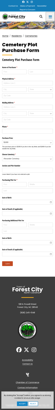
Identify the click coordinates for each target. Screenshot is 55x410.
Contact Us (13, 6)
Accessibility (27, 360)
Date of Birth (6, 197)
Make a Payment (27, 6)
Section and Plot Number (11, 165)
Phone (8, 126)
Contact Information (27, 387)
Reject (33, 404)
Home (5, 35)
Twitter (27, 2)
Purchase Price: (7, 138)
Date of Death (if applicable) (12, 209)
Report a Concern (27, 9)
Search (41, 16)
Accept (22, 404)
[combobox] (40, 89)
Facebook (23, 2)
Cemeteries (31, 35)
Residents (17, 35)
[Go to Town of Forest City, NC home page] (14, 17)
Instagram (32, 2)
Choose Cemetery (12, 154)
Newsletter (42, 6)
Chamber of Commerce (27, 382)
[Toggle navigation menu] (50, 16)
